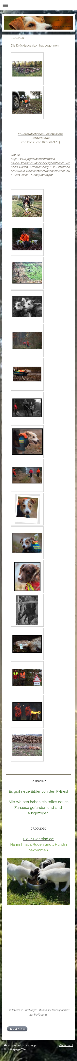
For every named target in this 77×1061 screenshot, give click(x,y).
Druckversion (16, 1045)
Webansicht (66, 1045)
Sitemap (31, 1045)
